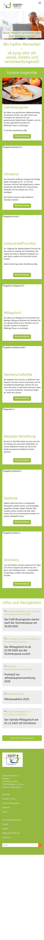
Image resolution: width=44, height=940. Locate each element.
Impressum (6, 837)
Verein (4, 812)
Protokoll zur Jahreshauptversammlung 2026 (19, 678)
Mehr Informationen (22, 136)
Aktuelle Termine (9, 799)
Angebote (6, 807)
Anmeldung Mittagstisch (11, 820)
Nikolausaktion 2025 (16, 699)
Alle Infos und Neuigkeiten (22, 738)
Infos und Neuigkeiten (11, 803)
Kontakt (5, 824)
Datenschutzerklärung (11, 833)
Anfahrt (5, 829)
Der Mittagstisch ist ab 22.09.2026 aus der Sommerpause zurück (17, 650)
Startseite (6, 794)
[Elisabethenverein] (12, 8)
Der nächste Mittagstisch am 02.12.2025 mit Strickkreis (21, 721)
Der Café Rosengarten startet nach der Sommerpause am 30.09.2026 (21, 623)
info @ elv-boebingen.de (11, 787)
